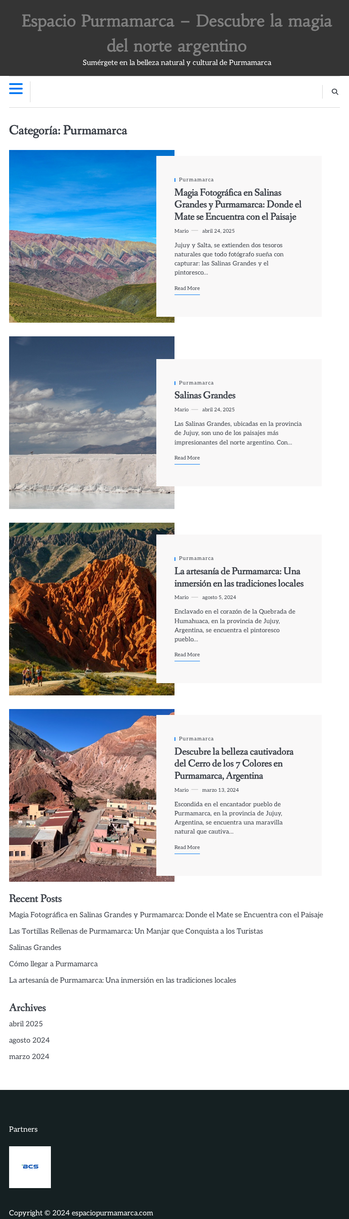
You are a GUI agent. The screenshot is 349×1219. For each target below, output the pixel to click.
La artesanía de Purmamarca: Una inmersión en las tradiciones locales (239, 577)
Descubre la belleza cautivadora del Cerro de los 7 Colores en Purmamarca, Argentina (234, 764)
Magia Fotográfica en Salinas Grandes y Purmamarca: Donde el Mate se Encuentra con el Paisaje (238, 205)
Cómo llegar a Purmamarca (53, 964)
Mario (181, 231)
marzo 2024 (29, 1057)
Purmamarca (196, 180)
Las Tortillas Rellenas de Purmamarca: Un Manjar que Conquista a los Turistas (136, 931)
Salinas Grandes (204, 395)
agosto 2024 (29, 1040)
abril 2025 (26, 1024)
